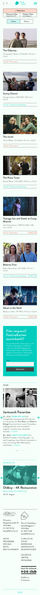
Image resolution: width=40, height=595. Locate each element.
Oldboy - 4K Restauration (20, 487)
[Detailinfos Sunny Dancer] (20, 82)
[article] (20, 479)
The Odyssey (10, 50)
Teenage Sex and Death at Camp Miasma (20, 220)
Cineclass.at (25, 580)
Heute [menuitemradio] (13, 21)
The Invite (8, 136)
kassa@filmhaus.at (27, 533)
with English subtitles (15, 491)
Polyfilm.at (25, 577)
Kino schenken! (11, 549)
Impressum (26, 544)
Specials (7, 544)
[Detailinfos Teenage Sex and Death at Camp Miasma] (20, 207)
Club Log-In (27, 538)
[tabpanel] (20, 416)
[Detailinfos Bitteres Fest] (20, 253)
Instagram (26, 560)
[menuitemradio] (11, 15)
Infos (6, 546)
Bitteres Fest (10, 264)
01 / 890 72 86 (26, 531)
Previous (2, 418)
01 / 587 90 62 (8, 528)
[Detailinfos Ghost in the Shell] (20, 296)
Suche (24, 541)
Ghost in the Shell (12, 307)
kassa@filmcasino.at (10, 530)
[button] (35, 3)
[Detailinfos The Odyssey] (20, 38)
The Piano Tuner (11, 177)
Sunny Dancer (10, 93)
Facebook (26, 554)
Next (38, 418)
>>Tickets (14, 431)
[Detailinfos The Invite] (20, 125)
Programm (8, 541)
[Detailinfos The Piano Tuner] (20, 166)
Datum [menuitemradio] (26, 21)
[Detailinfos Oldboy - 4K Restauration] (20, 475)
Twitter (24, 557)
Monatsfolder (28, 549)
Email (8, 360)
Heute (6, 538)
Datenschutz (27, 546)
